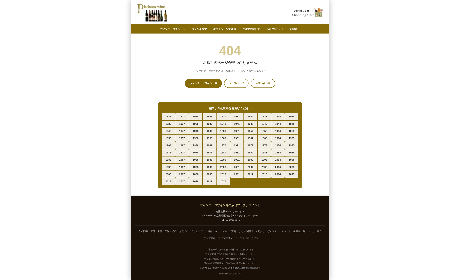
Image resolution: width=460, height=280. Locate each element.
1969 (209, 145)
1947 (182, 131)
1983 (264, 152)
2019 (209, 181)
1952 (250, 131)
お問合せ (295, 29)
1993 (264, 159)
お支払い (183, 231)
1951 (237, 131)
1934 (278, 116)
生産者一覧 (299, 231)
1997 (182, 167)
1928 (196, 116)
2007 (182, 174)
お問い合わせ (262, 83)
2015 (292, 174)
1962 (250, 138)
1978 (196, 152)
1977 (182, 152)
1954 (278, 131)
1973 (264, 145)
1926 (168, 116)
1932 (250, 116)
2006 (168, 174)
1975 (292, 145)
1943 (264, 123)
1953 (264, 131)
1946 (168, 131)
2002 (250, 167)
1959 (209, 138)
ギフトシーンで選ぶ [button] (224, 29)
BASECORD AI (235, 274)
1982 (250, 152)
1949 (209, 131)
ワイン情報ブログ (227, 238)
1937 (182, 123)
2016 (168, 181)
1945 (292, 123)
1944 (278, 123)
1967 (182, 145)
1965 (292, 138)
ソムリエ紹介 (315, 231)
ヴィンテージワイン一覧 (203, 83)
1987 (182, 159)
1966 (168, 145)
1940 (223, 123)
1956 (168, 138)
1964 (278, 138)
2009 (209, 174)
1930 (223, 116)
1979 (209, 152)
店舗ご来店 (156, 231)
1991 (237, 159)
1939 (209, 123)
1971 (237, 145)
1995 (292, 159)
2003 (264, 167)
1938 (196, 123)
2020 (223, 181)
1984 (278, 152)
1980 (223, 152)
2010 (223, 174)
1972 (250, 145)
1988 (196, 159)
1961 (237, 138)
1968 (196, 145)
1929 (209, 116)
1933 (264, 116)
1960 (223, 138)
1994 (278, 159)
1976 (168, 152)
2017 (182, 181)
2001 (237, 167)
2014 (278, 174)
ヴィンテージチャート (172, 29)
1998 (196, 167)
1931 (237, 116)
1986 (168, 159)
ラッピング (197, 231)
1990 (223, 159)
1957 (182, 138)
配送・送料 (170, 231)
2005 (292, 167)
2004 (278, 167)
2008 (196, 174)
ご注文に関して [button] (251, 29)
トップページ (236, 83)
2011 (237, 174)
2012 (250, 174)
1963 (264, 138)
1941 (237, 123)
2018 (196, 181)
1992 (250, 159)
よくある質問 (246, 231)
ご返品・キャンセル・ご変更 (221, 231)
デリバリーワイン (249, 238)
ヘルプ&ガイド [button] (274, 29)
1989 (209, 159)
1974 (278, 145)
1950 (223, 131)
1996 (168, 167)
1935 (292, 116)
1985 (292, 152)
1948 (196, 131)
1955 (292, 131)
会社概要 (143, 231)
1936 (168, 123)
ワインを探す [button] (199, 29)
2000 (223, 167)
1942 (250, 123)
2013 (264, 174)
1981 (237, 152)
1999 (209, 167)
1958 (196, 138)
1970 (223, 145)
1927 (182, 116)
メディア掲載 (209, 238)
